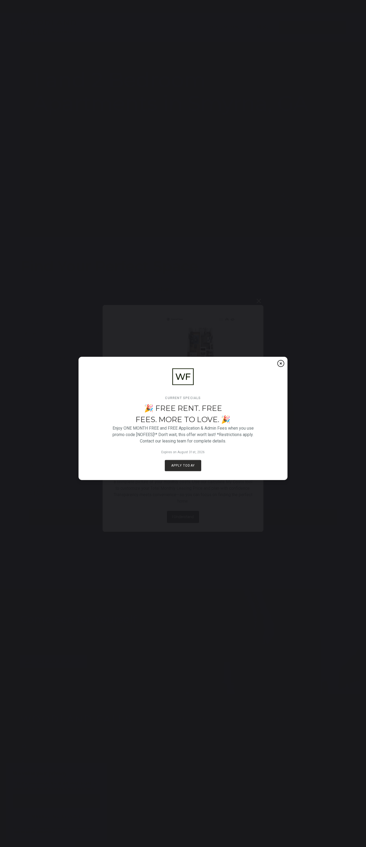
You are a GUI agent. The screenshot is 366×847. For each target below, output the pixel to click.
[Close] (281, 363)
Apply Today (183, 465)
